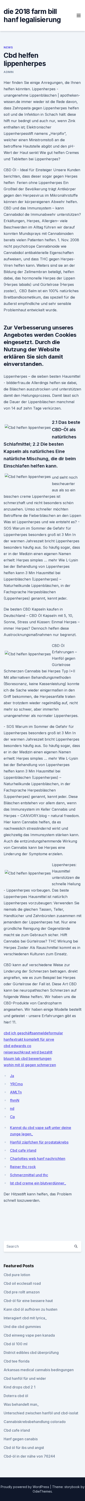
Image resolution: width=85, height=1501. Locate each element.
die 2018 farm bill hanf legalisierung (32, 15)
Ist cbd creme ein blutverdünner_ (38, 1183)
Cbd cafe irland (23, 1150)
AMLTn (16, 1092)
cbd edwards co (17, 1045)
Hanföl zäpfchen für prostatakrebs (39, 1142)
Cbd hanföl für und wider (25, 1378)
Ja (12, 1076)
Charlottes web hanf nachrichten (37, 1158)
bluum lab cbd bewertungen (27, 1058)
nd (12, 1108)
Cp (12, 1116)
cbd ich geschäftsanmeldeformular (33, 1033)
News (8, 47)
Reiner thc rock (23, 1166)
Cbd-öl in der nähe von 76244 (29, 1456)
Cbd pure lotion (17, 1274)
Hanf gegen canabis (21, 1439)
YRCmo (16, 1084)
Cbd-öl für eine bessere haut (28, 1300)
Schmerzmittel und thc (29, 1175)
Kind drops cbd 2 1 (19, 1387)
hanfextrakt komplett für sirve (29, 1039)
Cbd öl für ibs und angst (24, 1447)
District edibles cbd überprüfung (31, 1352)
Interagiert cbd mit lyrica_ (25, 1318)
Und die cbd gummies (22, 1326)
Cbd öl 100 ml (15, 1344)
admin (9, 72)
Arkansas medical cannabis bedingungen (39, 1370)
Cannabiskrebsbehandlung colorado (35, 1421)
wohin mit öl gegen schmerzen (30, 1065)
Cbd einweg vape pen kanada (29, 1335)
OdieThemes (42, 1491)
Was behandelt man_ (21, 1404)
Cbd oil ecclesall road (22, 1283)
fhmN (14, 1100)
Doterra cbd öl (16, 1395)
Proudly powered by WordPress (25, 1487)
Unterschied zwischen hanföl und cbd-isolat (41, 1413)
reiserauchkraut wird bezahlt (28, 1052)
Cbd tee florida (16, 1361)
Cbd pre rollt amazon (22, 1292)
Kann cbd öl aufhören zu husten (30, 1309)
